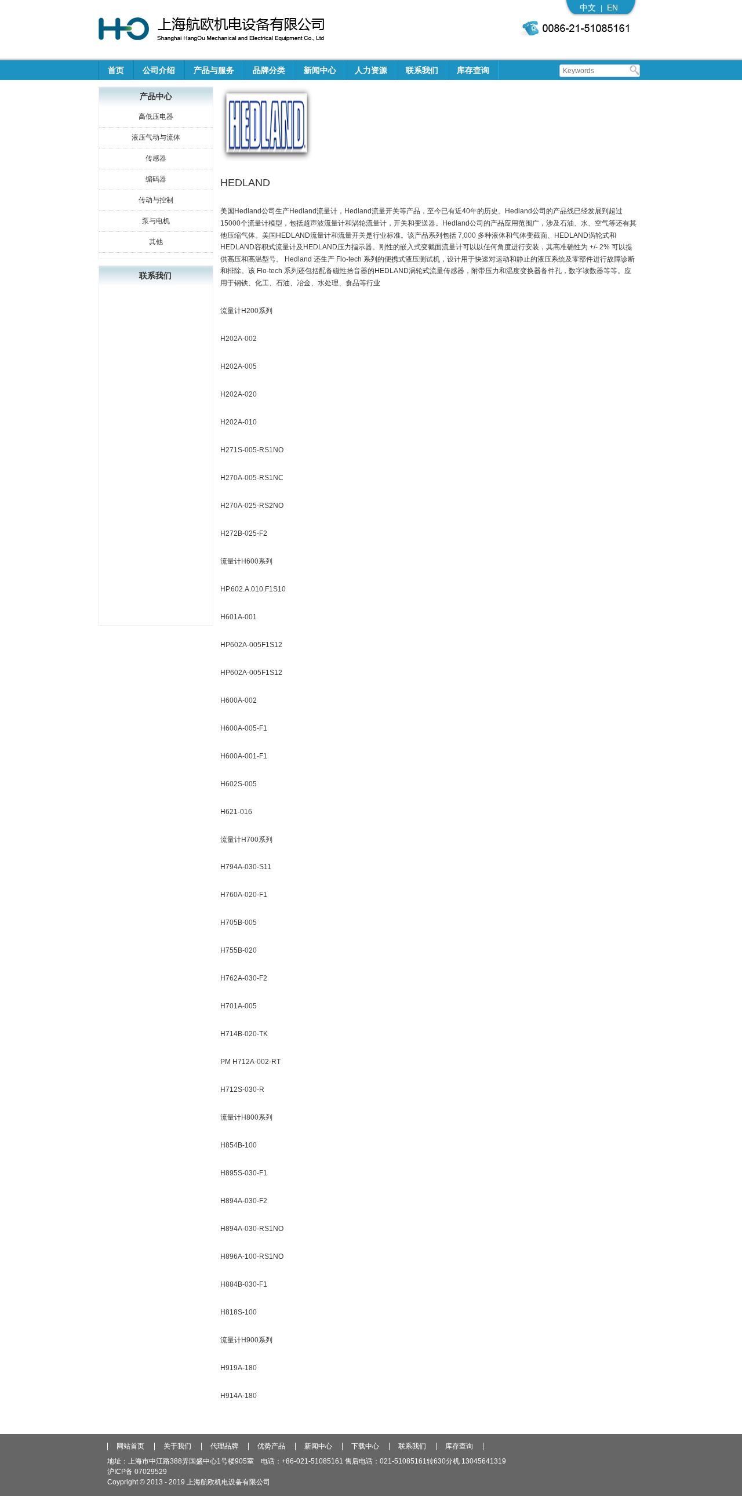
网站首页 (130, 1446)
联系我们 (422, 70)
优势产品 (271, 1446)
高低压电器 (156, 116)
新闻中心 (320, 70)
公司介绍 (159, 70)
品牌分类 (269, 70)
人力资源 (371, 70)
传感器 (156, 158)
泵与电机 (156, 221)
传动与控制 (156, 200)
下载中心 (365, 1446)
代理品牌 (224, 1446)
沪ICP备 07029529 (137, 1472)
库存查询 (473, 70)
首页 (116, 70)
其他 (156, 242)
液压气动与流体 (156, 137)
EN (612, 7)
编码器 (156, 179)
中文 (588, 7)
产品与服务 (214, 70)
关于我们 (177, 1446)
